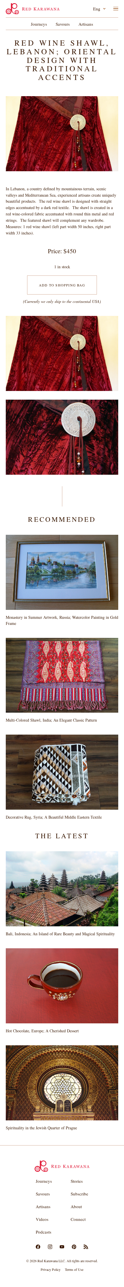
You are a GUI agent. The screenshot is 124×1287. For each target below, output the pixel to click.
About (76, 1206)
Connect (78, 1219)
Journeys (39, 24)
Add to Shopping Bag (62, 285)
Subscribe (79, 1194)
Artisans (85, 24)
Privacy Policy (51, 1269)
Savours (63, 24)
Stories (77, 1181)
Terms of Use (74, 1269)
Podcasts (43, 1232)
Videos (42, 1219)
